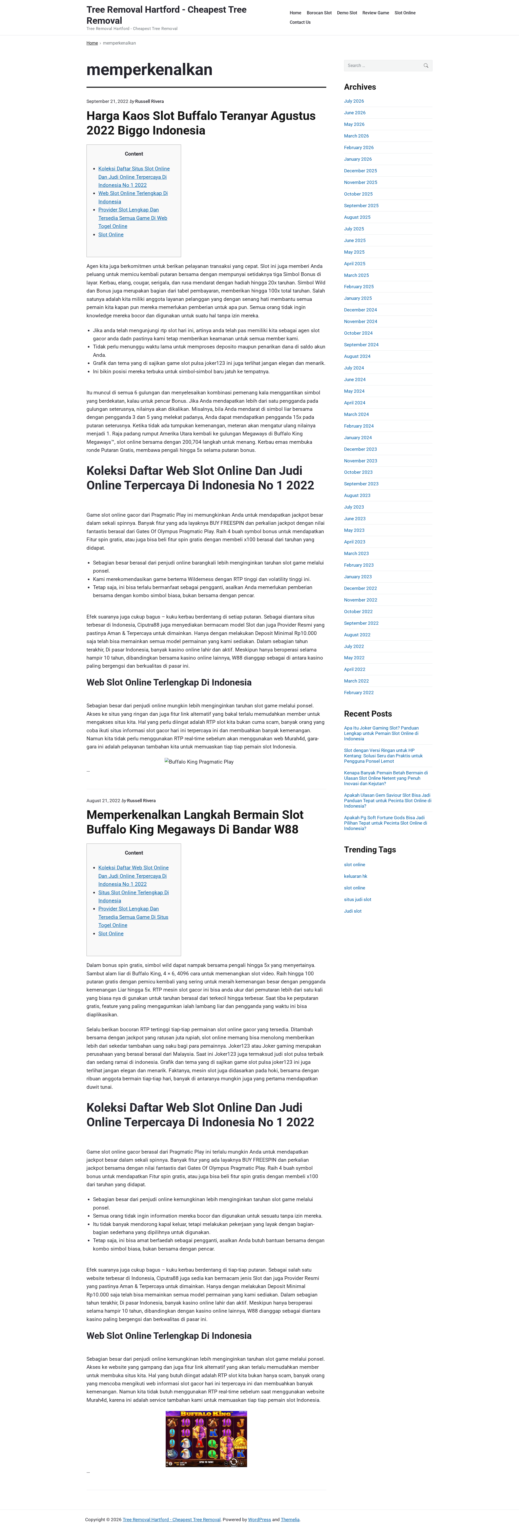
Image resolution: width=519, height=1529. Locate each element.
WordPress (259, 1519)
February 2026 (359, 147)
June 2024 (355, 379)
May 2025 (354, 252)
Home (295, 12)
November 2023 (360, 460)
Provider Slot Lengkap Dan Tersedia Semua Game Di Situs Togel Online (133, 917)
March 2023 (356, 553)
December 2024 (360, 309)
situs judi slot (357, 899)
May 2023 (354, 530)
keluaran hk (355, 876)
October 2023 (358, 472)
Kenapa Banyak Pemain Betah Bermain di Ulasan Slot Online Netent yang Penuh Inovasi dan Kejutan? (386, 778)
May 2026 (354, 124)
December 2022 (360, 588)
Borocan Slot (319, 12)
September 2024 (361, 344)
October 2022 (358, 611)
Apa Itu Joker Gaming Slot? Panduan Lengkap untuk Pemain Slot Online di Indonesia (381, 733)
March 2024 (356, 414)
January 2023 (358, 576)
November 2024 (360, 321)
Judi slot (353, 911)
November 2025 (360, 182)
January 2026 (358, 159)
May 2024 (354, 391)
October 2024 (358, 333)
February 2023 (359, 565)
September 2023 (361, 483)
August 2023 (357, 495)
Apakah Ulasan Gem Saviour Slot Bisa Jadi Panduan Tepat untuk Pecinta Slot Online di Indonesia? (387, 800)
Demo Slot (347, 12)
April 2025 (354, 263)
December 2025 (360, 170)
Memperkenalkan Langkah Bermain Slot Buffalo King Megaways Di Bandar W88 (195, 822)
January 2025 (358, 298)
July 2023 (354, 507)
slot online (354, 864)
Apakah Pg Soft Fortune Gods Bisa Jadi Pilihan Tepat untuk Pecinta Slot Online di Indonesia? (385, 823)
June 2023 (355, 518)
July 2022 (354, 646)
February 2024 (359, 426)
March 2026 (356, 136)
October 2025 (358, 194)
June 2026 (355, 112)
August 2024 (357, 356)
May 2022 (354, 657)
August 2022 (357, 634)
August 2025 (357, 217)
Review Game (375, 12)
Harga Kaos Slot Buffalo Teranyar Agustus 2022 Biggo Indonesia (201, 123)
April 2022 (354, 669)
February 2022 (359, 692)
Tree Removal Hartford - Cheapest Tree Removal (172, 1519)
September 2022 (361, 623)
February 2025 (359, 286)
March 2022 (356, 681)
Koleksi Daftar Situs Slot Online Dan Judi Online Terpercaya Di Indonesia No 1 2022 (134, 177)
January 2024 (358, 437)
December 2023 (360, 449)
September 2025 (361, 205)
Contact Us (300, 22)
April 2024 (354, 402)
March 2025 (356, 275)
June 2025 (355, 240)
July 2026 (354, 101)
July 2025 (354, 228)
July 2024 (354, 368)
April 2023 (354, 542)
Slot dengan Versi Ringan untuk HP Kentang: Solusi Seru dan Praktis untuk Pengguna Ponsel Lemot (383, 756)
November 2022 (360, 600)
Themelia (290, 1519)
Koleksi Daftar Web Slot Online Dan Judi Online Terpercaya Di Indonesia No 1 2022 (133, 876)
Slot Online (405, 12)
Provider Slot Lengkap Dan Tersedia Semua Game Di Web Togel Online (132, 218)
